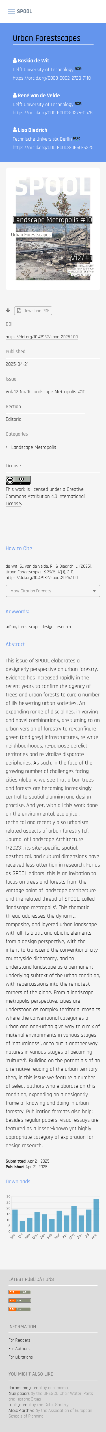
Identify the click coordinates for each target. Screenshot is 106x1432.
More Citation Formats (30, 591)
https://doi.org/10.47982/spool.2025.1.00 (42, 337)
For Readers (19, 1340)
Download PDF (35, 311)
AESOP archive (21, 1410)
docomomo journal (25, 1387)
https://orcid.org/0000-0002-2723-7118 (52, 78)
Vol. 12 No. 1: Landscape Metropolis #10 (45, 391)
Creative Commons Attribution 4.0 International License (45, 496)
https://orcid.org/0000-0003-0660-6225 (53, 147)
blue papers (19, 1393)
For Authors (19, 1348)
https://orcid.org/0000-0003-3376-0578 (52, 112)
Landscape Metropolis (33, 447)
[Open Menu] (11, 11)
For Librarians (20, 1357)
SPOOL (24, 11)
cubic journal (19, 1405)
